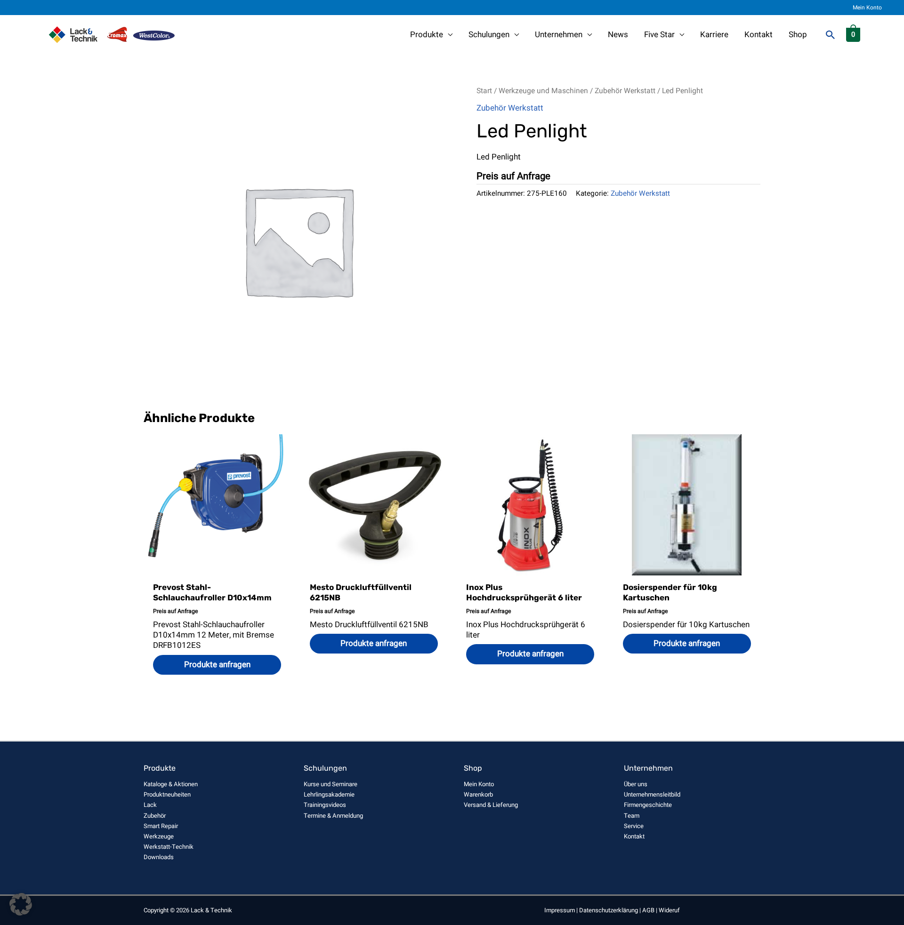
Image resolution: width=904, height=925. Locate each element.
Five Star (659, 34)
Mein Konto (867, 7)
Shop (798, 34)
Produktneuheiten (167, 794)
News (618, 34)
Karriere (714, 34)
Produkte (426, 34)
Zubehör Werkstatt (625, 91)
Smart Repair (161, 825)
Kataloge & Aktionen (171, 784)
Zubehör (155, 815)
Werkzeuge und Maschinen (543, 91)
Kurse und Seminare (330, 784)
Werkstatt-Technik (169, 846)
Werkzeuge (159, 836)
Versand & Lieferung (491, 804)
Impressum (559, 910)
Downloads (159, 857)
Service (634, 825)
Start (484, 91)
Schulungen (488, 34)
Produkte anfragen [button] (217, 664)
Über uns (635, 784)
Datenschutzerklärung (608, 910)
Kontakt (758, 34)
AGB (648, 910)
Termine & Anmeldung (333, 815)
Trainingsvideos (325, 804)
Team (631, 815)
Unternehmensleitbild (652, 794)
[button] (830, 35)
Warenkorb (478, 794)
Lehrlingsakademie (329, 794)
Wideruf (669, 910)
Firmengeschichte (648, 804)
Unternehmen (558, 34)
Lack (150, 804)
